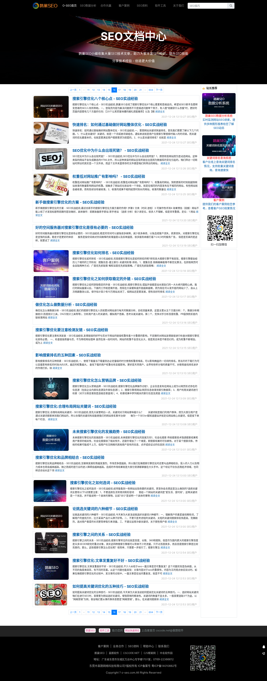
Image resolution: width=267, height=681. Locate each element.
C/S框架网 (150, 652)
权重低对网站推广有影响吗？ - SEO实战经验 (108, 176)
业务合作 (118, 646)
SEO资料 (142, 5)
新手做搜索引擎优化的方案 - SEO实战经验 (69, 202)
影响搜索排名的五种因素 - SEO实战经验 (68, 355)
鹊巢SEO (99, 652)
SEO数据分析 (88, 5)
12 (93, 90)
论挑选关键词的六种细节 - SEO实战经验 (105, 509)
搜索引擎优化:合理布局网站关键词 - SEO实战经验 (75, 406)
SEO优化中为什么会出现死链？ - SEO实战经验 (110, 150)
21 (140, 90)
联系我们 (163, 646)
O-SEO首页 (70, 5)
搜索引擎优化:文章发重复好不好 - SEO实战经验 (111, 560)
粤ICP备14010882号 (164, 666)
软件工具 (160, 5)
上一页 (73, 90)
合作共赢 (105, 5)
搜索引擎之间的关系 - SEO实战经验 (101, 534)
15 (109, 90)
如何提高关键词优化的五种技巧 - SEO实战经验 (110, 586)
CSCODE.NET (131, 652)
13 (98, 90)
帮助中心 (148, 646)
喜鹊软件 (114, 652)
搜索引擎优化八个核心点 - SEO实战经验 (105, 99)
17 (119, 90)
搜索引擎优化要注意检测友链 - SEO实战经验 (71, 330)
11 (88, 90)
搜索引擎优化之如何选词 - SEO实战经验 (102, 483)
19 (130, 90)
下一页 (159, 90)
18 (124, 90)
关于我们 (178, 5)
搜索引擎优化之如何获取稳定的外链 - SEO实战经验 (114, 279)
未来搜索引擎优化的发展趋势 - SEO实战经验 (108, 432)
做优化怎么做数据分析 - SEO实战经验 (66, 305)
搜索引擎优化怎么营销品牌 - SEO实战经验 (106, 380)
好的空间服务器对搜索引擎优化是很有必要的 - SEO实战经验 (84, 227)
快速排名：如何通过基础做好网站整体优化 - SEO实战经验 (119, 125)
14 (104, 90)
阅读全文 (160, 111)
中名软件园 (166, 652)
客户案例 (124, 5)
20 (135, 90)
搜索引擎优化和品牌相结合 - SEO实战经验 (69, 457)
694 (151, 90)
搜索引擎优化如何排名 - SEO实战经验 (103, 253)
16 (114, 90)
